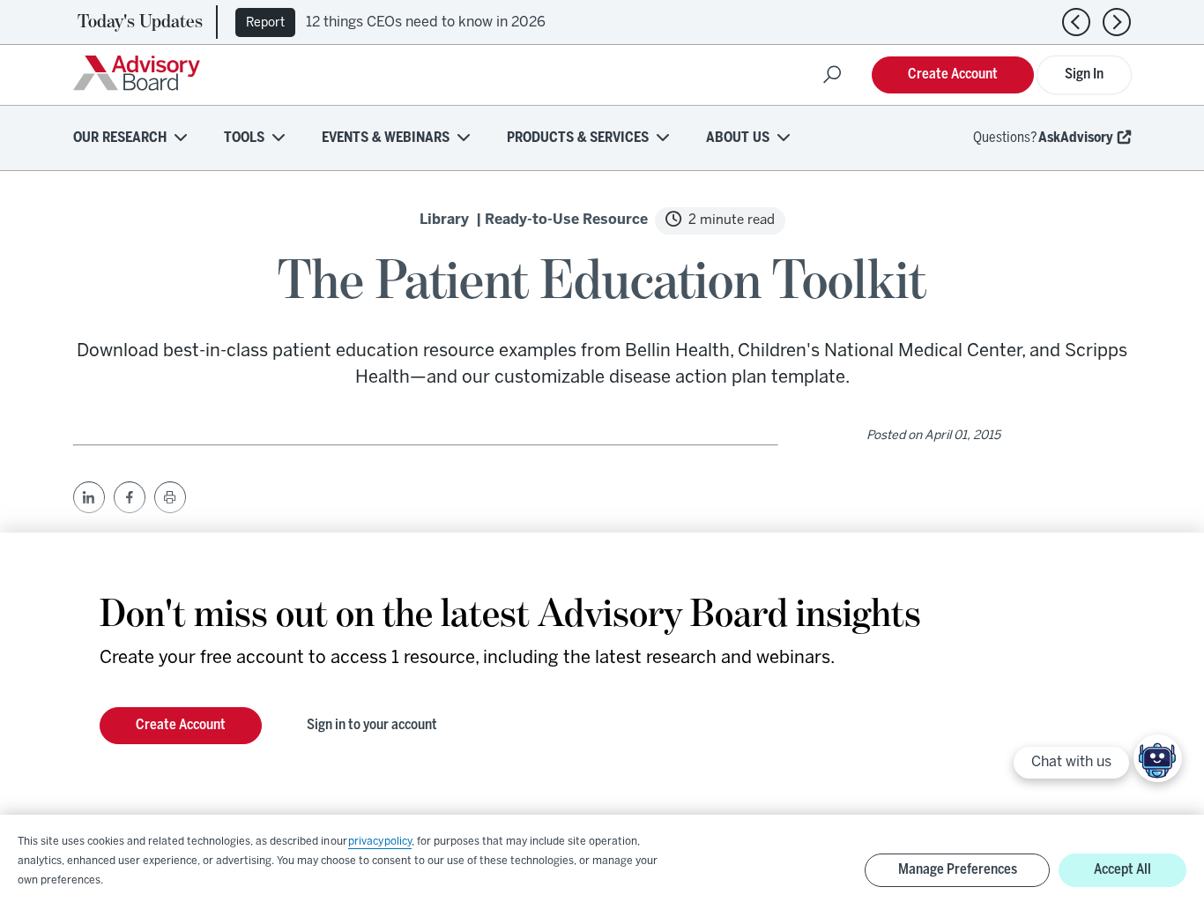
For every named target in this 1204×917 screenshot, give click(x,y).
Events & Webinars (386, 138)
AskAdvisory (1075, 138)
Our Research (120, 138)
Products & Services (578, 138)
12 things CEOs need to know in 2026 (426, 22)
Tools (244, 138)
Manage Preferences (957, 869)
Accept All (1122, 869)
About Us (737, 138)
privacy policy (380, 841)
